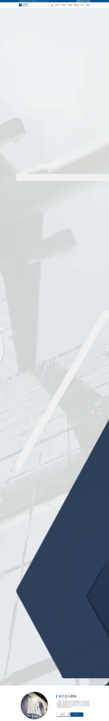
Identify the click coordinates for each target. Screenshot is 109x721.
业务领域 (63, 5)
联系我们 (88, 5)
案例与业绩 (76, 5)
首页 (52, 5)
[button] (61, 677)
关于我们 (57, 5)
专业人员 (82, 5)
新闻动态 (70, 5)
